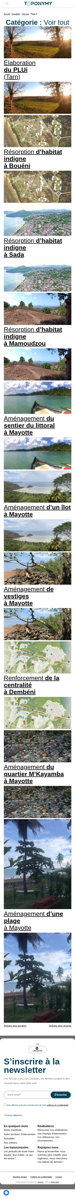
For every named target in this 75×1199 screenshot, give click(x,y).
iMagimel (40, 1182)
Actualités (16, 14)
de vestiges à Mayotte (29, 596)
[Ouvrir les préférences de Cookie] (6, 1194)
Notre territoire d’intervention (19, 1134)
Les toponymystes (16, 1147)
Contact (58, 1177)
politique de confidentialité (57, 1105)
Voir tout (25, 14)
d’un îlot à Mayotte (37, 511)
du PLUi (20, 69)
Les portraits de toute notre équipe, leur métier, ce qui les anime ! (19, 1155)
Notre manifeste (12, 1129)
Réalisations (46, 1126)
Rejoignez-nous (48, 1147)
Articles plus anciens (15, 1025)
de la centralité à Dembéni (31, 684)
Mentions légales (20, 1177)
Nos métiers (10, 1142)
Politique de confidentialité (41, 1177)
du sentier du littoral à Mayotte (29, 425)
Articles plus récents (60, 1025)
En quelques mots (16, 1126)
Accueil (7, 14)
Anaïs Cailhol (55, 1182)
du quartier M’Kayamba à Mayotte (34, 773)
